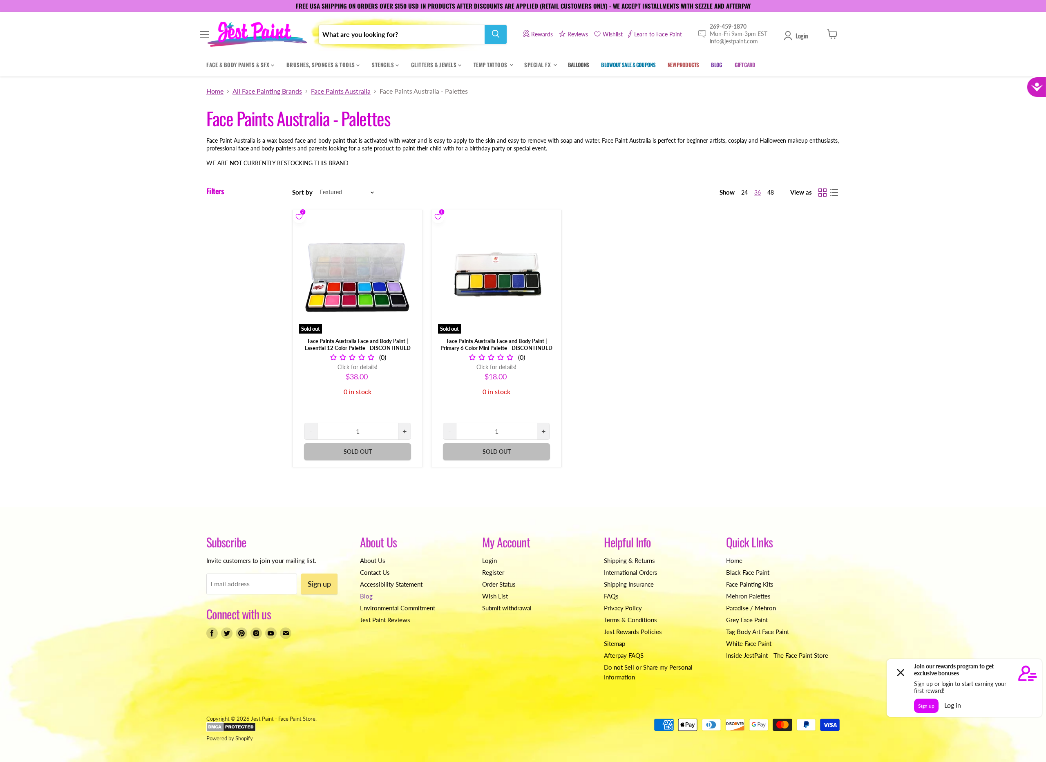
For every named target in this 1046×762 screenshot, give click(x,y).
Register (493, 572)
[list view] (834, 192)
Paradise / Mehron (751, 608)
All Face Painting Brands (267, 91)
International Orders (630, 572)
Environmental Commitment (397, 608)
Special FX (538, 64)
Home (215, 91)
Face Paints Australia (341, 91)
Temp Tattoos (491, 64)
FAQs (611, 596)
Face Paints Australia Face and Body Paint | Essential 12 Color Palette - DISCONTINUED (358, 344)
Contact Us (375, 572)
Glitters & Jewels (434, 64)
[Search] (496, 34)
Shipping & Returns (629, 560)
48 (770, 192)
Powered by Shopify (229, 738)
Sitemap (614, 643)
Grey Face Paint (747, 619)
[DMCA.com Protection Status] (231, 729)
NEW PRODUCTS (683, 64)
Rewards (542, 33)
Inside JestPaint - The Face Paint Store (777, 655)
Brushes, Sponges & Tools (321, 64)
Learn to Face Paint (658, 33)
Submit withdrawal (507, 608)
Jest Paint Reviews (385, 619)
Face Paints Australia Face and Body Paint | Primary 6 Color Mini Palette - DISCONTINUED (496, 344)
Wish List (495, 596)
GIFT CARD (745, 64)
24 (744, 192)
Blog (366, 596)
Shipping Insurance (629, 584)
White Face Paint (748, 643)
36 (757, 192)
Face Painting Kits (749, 584)
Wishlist (613, 33)
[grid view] (822, 192)
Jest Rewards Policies (633, 631)
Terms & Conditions (630, 619)
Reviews (578, 33)
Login (802, 35)
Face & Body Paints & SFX (238, 64)
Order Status (499, 584)
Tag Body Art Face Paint (757, 631)
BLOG (716, 64)
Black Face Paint (747, 572)
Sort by (302, 192)
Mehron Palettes (748, 596)
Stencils (384, 64)
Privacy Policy (623, 608)
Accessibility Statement (391, 584)
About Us (372, 560)
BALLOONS (578, 64)
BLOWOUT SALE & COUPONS (628, 64)
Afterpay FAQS (624, 655)
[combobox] (402, 34)
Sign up (319, 583)
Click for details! (357, 366)
